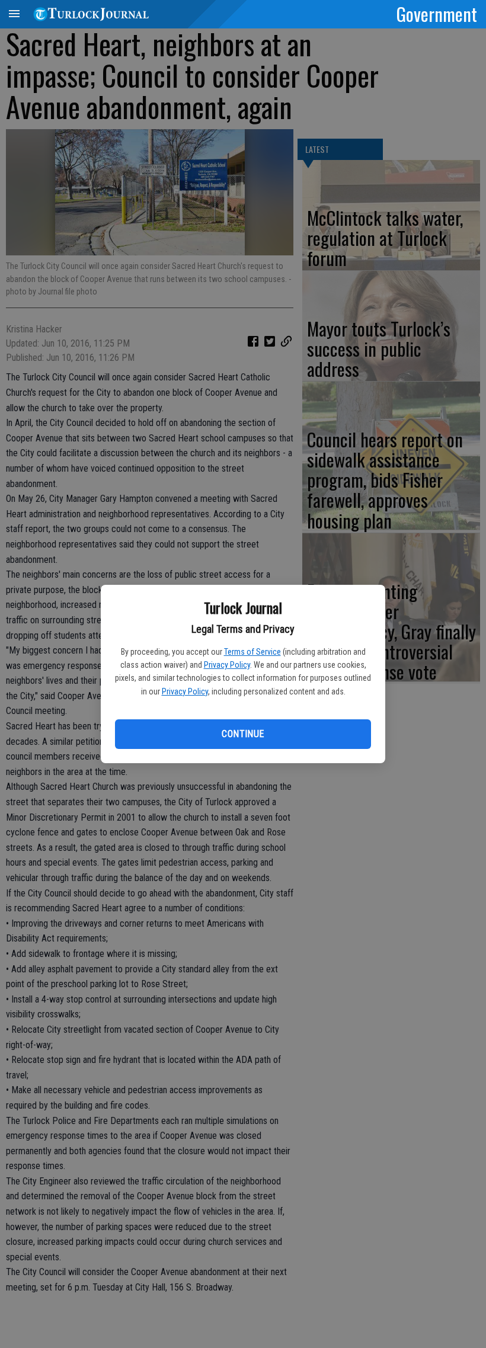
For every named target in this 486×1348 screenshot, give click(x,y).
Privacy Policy (227, 665)
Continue (243, 733)
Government (437, 13)
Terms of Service (252, 652)
